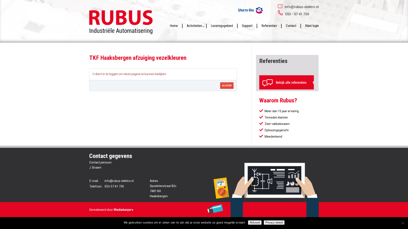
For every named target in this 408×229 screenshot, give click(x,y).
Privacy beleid (274, 222)
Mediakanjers (123, 209)
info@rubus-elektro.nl (302, 7)
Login (227, 85)
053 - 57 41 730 (297, 14)
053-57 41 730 (114, 186)
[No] (403, 223)
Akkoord (255, 222)
